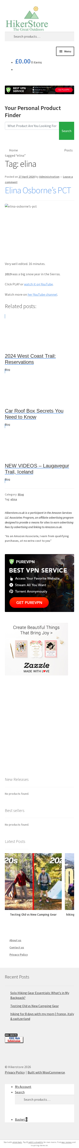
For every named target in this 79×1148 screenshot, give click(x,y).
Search (66, 131)
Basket (21, 1119)
